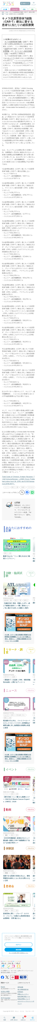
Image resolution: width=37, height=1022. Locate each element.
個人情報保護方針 (23, 989)
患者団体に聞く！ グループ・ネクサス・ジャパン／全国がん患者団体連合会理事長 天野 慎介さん (16, 915)
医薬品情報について (24, 999)
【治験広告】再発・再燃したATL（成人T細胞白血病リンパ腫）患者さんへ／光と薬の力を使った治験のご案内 (16, 605)
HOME (3, 13)
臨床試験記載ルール (24, 996)
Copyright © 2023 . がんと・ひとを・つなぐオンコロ (18, 1011)
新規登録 (18, 949)
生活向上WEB (5, 991)
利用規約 (20, 992)
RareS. (3, 987)
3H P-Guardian (5, 998)
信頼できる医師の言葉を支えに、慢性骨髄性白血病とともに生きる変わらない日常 (16, 878)
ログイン (18, 944)
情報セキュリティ (23, 994)
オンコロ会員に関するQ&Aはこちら (18, 953)
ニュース (7, 13)
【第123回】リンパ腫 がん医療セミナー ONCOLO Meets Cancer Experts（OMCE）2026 (16, 799)
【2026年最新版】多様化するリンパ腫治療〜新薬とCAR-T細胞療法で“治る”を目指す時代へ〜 (16, 840)
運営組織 (20, 987)
